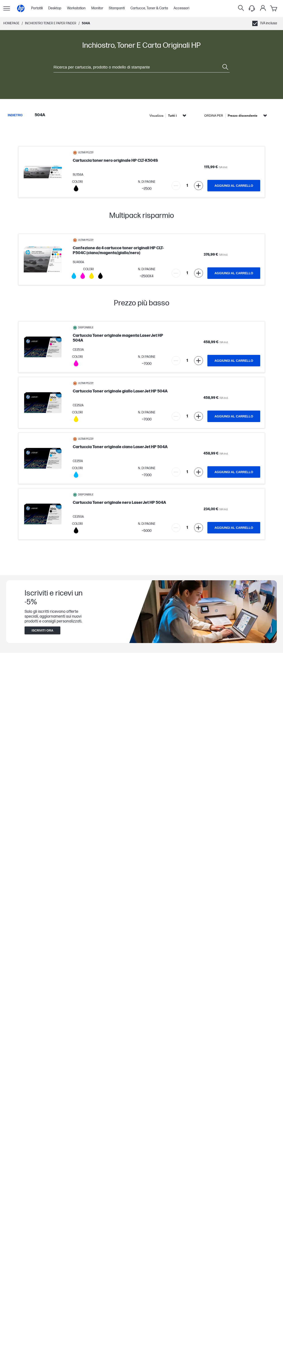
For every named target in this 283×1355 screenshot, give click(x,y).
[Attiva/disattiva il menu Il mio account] (262, 8)
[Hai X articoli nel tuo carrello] (274, 8)
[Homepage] (20, 8)
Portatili (37, 8)
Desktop (54, 8)
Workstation (76, 8)
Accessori (181, 8)
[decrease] (176, 185)
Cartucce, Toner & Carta (149, 8)
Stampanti (117, 8)
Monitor (97, 8)
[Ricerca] (241, 8)
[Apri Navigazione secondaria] (6, 8)
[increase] (198, 185)
